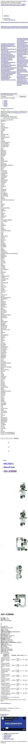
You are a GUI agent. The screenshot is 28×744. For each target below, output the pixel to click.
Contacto (11, 93)
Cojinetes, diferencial (21, 69)
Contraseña (3, 96)
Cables (7, 79)
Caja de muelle (12, 79)
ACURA (10, 26)
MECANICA (9, 463)
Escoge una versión (5, 434)
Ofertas (7, 93)
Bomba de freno (9, 67)
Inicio (5, 460)
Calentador (25, 39)
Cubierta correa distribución (22, 80)
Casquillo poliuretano (21, 59)
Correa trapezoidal (21, 77)
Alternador (8, 49)
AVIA (22, 28)
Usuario (10, 95)
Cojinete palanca (23, 66)
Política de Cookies (20, 5)
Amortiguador (5, 51)
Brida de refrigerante (5, 76)
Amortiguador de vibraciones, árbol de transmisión (8, 53)
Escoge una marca (5, 119)
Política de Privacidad (10, 5)
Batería (8, 62)
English (5, 102)
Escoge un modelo (5, 432)
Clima (22, 61)
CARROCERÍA (6, 118)
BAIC (25, 28)
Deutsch (5, 103)
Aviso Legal (6, 737)
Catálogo (15, 93)
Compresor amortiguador (22, 71)
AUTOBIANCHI (9, 28)
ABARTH (3, 26)
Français (6, 104)
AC (7, 26)
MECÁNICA (15, 118)
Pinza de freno (9, 467)
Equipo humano (7, 736)
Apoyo (7, 54)
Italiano (5, 106)
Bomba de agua (7, 65)
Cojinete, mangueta (20, 68)
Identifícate (6, 15)
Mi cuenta (3, 93)
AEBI (13, 26)
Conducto (24, 74)
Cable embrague (5, 79)
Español (5, 100)
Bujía (5, 78)
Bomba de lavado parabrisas (9, 68)
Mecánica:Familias (13, 22)
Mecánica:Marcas (5, 22)
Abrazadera (3, 43)
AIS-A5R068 (10, 471)
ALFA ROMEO (23, 26)
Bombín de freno (9, 71)
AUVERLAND (17, 28)
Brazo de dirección (8, 73)
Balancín (6, 59)
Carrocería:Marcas (22, 22)
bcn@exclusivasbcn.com (9, 19)
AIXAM (17, 26)
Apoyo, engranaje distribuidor (7, 55)
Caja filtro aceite (20, 38)
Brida (8, 74)
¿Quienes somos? (8, 734)
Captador (25, 42)
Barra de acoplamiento (4, 61)
